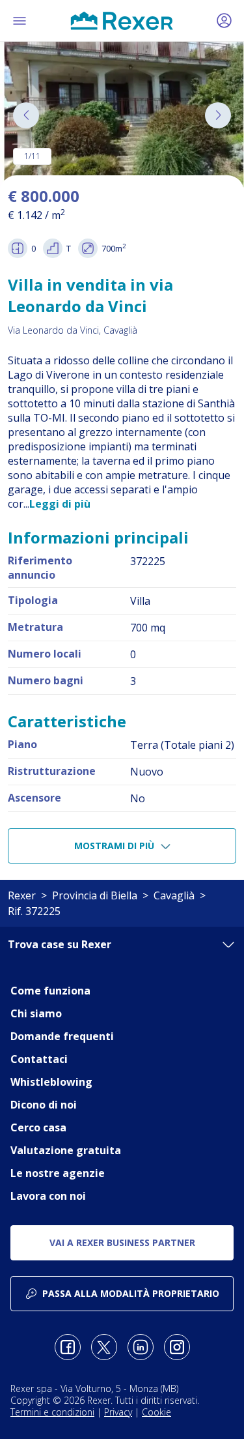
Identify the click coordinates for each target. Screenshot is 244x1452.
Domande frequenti (62, 1036)
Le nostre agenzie (57, 1173)
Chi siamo (36, 1013)
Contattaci (39, 1059)
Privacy (118, 1412)
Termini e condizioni (52, 1412)
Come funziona (50, 990)
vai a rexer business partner (122, 1242)
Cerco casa (38, 1127)
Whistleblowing (51, 1082)
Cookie (156, 1412)
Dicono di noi (43, 1104)
